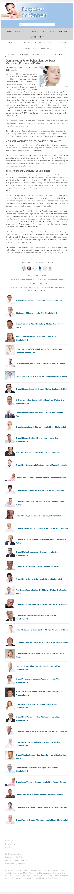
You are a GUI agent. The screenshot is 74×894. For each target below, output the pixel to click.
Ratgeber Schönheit (26, 11)
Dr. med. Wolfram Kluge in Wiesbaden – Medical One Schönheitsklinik (42, 820)
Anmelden (64, 888)
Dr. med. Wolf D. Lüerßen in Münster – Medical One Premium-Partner (42, 731)
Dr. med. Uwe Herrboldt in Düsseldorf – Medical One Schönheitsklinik (42, 528)
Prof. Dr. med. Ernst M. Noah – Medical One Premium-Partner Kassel (41, 376)
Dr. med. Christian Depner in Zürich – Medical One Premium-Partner (41, 807)
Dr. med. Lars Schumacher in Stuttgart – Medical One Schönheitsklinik (42, 465)
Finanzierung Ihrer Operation (16, 860)
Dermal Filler (23, 145)
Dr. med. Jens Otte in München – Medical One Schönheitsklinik (39, 795)
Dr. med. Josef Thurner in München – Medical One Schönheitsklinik (41, 478)
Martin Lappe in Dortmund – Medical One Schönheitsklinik (38, 452)
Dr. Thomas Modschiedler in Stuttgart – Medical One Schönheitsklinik (42, 642)
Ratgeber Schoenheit (29, 888)
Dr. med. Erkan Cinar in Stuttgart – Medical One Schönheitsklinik (40, 490)
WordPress (55, 888)
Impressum (9, 841)
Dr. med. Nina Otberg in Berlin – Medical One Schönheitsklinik (39, 579)
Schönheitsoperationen (13, 854)
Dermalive (9, 74)
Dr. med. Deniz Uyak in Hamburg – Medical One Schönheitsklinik (40, 516)
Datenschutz (10, 844)
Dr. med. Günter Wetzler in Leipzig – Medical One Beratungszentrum (41, 604)
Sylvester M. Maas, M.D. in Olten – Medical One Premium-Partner (40, 364)
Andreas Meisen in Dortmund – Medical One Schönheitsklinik (39, 300)
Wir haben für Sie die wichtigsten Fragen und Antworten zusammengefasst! (37, 287)
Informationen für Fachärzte (15, 857)
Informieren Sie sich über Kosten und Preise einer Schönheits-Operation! (37, 280)
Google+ (8, 847)
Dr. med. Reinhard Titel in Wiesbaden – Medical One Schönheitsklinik (41, 630)
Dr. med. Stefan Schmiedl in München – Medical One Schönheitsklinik (41, 389)
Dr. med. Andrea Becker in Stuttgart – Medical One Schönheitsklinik (41, 427)
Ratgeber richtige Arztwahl (15, 863)
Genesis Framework (44, 888)
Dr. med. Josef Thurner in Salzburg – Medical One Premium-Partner (41, 782)
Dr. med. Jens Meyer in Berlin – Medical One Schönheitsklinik (38, 566)
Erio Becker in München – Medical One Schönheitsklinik (36, 313)
